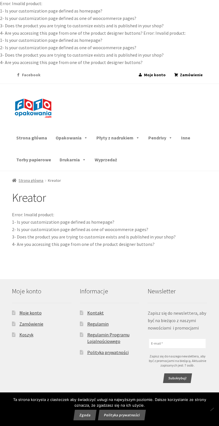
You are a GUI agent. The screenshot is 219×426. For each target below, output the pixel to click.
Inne (185, 138)
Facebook (31, 74)
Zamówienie (191, 74)
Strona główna (31, 138)
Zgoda (85, 415)
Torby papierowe (33, 159)
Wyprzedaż (106, 159)
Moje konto (155, 74)
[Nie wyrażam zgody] (212, 409)
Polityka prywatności (108, 352)
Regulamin (98, 324)
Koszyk (26, 334)
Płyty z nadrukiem (114, 138)
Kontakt (95, 313)
